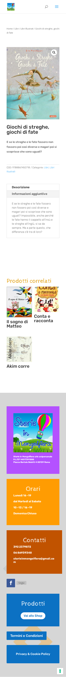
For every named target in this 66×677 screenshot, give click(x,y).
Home (10, 28)
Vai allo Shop (33, 616)
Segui (21, 582)
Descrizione (21, 187)
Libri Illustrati (27, 28)
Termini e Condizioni (26, 636)
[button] (54, 52)
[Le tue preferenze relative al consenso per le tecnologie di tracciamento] (60, 671)
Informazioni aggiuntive (29, 194)
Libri (17, 28)
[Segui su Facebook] (11, 583)
